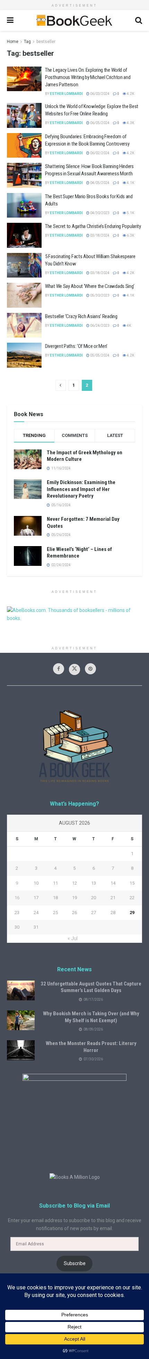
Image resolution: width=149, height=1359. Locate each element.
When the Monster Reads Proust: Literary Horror (91, 1046)
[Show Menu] (10, 20)
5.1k (130, 213)
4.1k (130, 183)
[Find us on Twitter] (74, 669)
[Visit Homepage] (74, 20)
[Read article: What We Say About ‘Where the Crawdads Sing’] (24, 295)
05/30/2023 (99, 295)
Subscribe (75, 1263)
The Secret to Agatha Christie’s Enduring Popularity (93, 226)
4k (128, 325)
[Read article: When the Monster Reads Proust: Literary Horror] (21, 1050)
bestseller (45, 41)
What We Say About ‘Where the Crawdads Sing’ (89, 286)
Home (12, 41)
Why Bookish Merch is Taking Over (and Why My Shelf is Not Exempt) (91, 1017)
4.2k (130, 94)
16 (17, 897)
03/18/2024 (99, 235)
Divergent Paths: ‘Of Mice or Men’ (76, 346)
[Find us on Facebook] (58, 668)
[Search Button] (138, 20)
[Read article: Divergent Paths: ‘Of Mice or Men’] (24, 355)
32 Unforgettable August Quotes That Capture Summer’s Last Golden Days (91, 987)
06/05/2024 (99, 123)
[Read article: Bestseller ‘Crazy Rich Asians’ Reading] (24, 325)
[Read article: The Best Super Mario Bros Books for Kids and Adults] (24, 205)
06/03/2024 (99, 94)
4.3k (130, 123)
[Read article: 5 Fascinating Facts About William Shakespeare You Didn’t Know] (24, 265)
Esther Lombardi (66, 94)
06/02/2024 (99, 153)
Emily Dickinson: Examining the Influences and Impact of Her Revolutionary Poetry (81, 489)
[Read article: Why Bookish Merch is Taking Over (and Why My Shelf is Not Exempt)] (21, 1020)
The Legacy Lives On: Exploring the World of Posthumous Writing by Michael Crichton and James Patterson (87, 77)
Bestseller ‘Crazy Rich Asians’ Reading (81, 316)
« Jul (73, 938)
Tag (27, 41)
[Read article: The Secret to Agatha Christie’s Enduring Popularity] (24, 235)
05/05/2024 (99, 355)
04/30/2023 (99, 213)
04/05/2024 (99, 183)
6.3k (130, 235)
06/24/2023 (99, 325)
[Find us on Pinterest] (90, 668)
